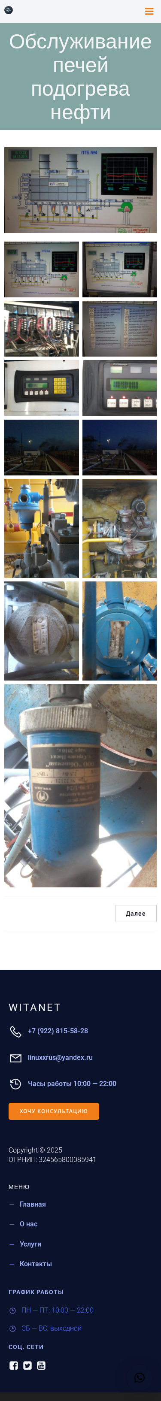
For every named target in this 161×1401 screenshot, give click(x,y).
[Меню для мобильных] (149, 11)
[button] (139, 1378)
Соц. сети (26, 1347)
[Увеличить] (68, 252)
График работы (36, 1292)
